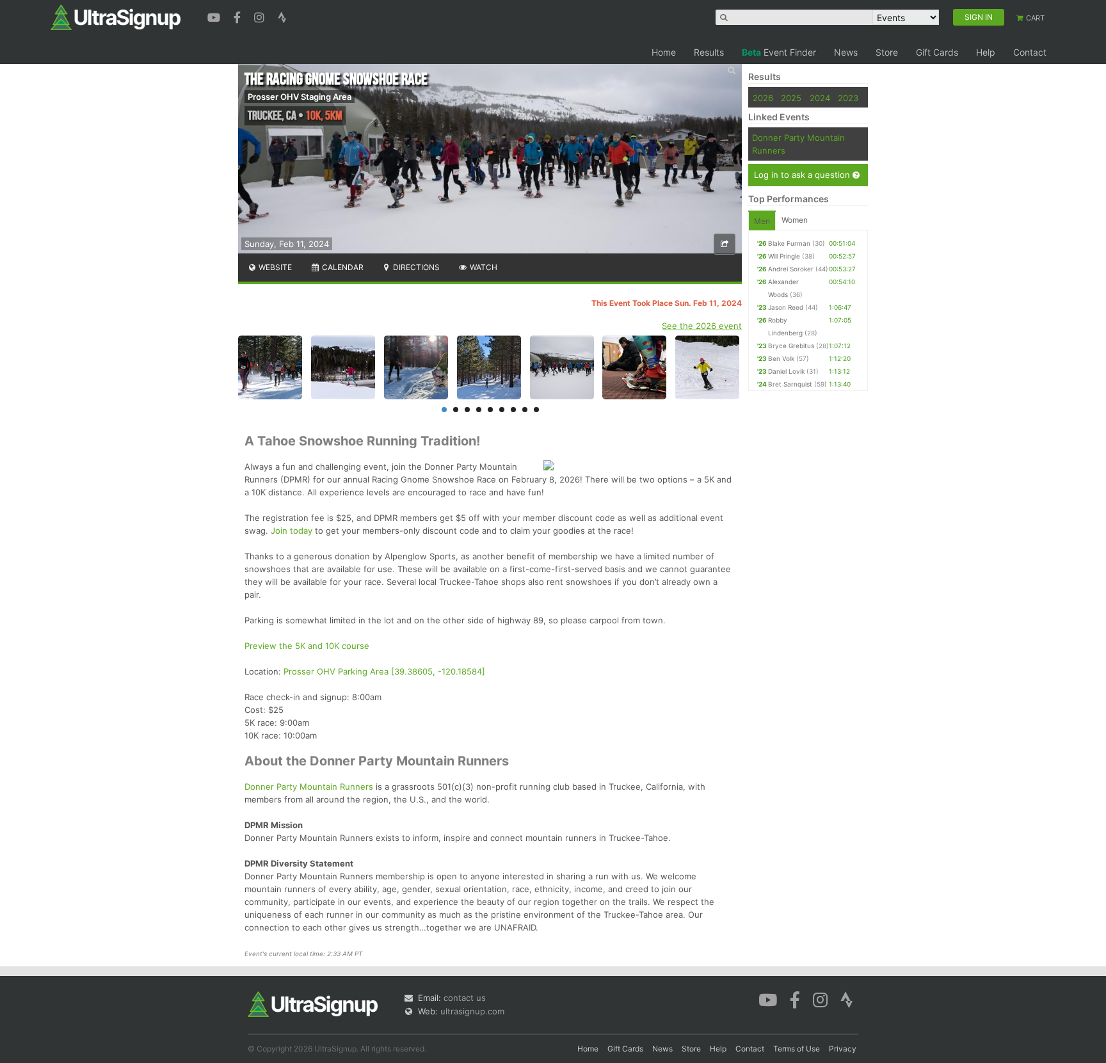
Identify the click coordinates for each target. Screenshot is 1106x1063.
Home (664, 52)
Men (762, 221)
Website (274, 267)
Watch (482, 267)
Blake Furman (789, 243)
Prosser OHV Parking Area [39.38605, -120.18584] (384, 671)
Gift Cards (937, 52)
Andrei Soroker (790, 269)
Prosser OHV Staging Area (299, 97)
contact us (465, 998)
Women (794, 220)
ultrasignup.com (472, 1011)
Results (709, 52)
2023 (848, 98)
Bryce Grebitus (791, 345)
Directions (415, 267)
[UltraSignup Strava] (282, 16)
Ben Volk (781, 358)
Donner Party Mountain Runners (308, 786)
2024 (820, 98)
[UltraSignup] (115, 17)
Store (887, 52)
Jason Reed (785, 307)
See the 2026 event (702, 326)
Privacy (842, 1048)
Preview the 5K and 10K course (306, 646)
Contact (1029, 52)
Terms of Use (796, 1048)
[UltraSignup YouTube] (215, 16)
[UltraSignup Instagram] (261, 16)
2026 (763, 98)
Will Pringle (784, 256)
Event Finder (779, 52)
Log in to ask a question (803, 175)
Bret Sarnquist (790, 384)
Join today (291, 530)
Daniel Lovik (786, 371)
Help (985, 52)
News (846, 52)
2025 (791, 98)
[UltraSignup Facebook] (238, 16)
